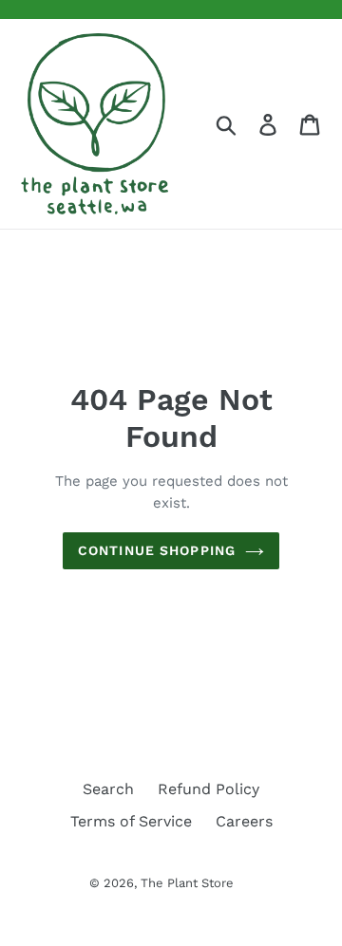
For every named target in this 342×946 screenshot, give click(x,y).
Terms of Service (131, 821)
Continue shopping (157, 550)
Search (108, 789)
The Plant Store (187, 883)
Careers (244, 821)
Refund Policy (208, 789)
